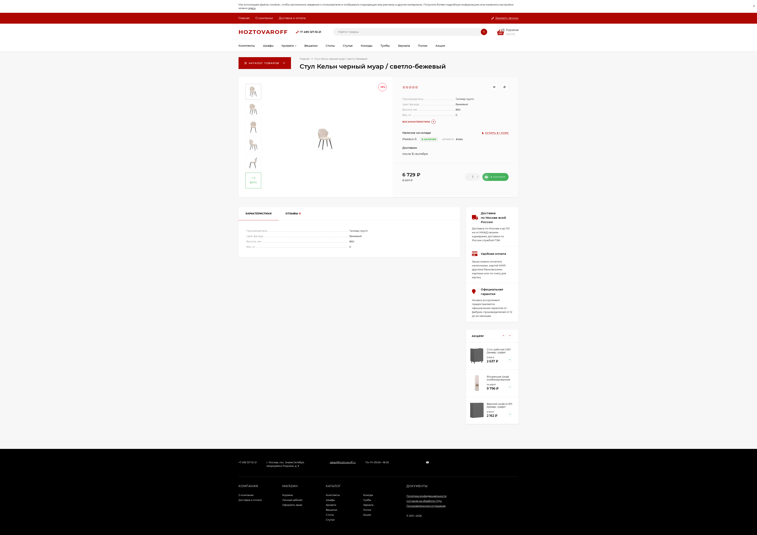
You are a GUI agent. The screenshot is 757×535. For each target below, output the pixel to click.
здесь (251, 8)
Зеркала (368, 504)
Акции (367, 514)
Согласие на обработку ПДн (424, 501)
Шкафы (330, 500)
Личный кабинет (292, 500)
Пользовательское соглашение (426, 505)
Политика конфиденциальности (426, 496)
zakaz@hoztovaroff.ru (343, 462)
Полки (367, 509)
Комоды (368, 495)
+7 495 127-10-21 (310, 32)
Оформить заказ (292, 504)
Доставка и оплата (292, 18)
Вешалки (331, 509)
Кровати (331, 504)
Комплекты (333, 495)
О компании (264, 18)
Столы (330, 514)
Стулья (330, 519)
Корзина (287, 495)
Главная (244, 18)
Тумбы (367, 500)
